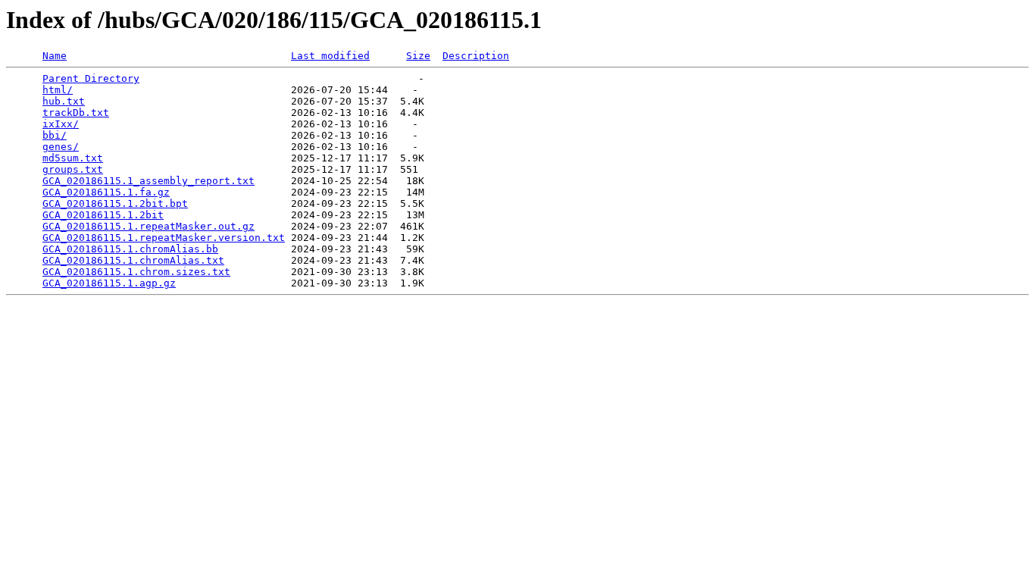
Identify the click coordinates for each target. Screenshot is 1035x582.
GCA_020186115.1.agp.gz (109, 283)
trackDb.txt (75, 112)
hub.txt (63, 101)
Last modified (330, 55)
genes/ (60, 146)
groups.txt (72, 169)
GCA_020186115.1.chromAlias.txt (133, 260)
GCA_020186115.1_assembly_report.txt (148, 180)
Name (54, 55)
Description (475, 55)
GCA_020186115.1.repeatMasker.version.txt (163, 237)
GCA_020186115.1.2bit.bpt (115, 203)
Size (418, 55)
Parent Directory (90, 78)
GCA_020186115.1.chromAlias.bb (130, 249)
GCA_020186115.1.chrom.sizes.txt (136, 271)
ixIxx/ (60, 124)
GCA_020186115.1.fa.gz (106, 192)
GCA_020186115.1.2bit (103, 215)
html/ (57, 89)
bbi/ (54, 135)
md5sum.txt (72, 158)
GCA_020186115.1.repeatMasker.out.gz (148, 226)
